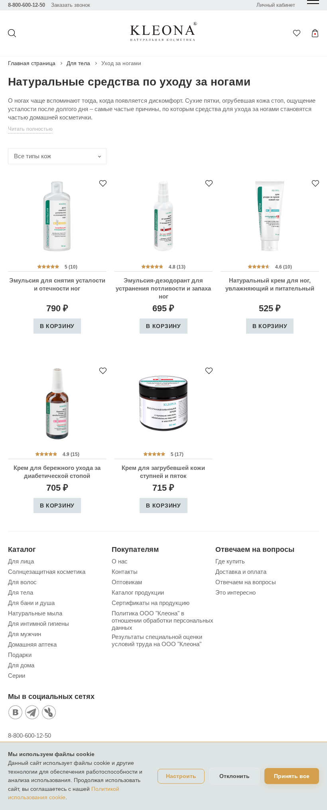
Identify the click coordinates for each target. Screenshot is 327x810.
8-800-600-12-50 (26, 5)
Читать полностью (30, 129)
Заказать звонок (70, 5)
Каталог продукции (138, 592)
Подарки (20, 654)
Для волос (22, 582)
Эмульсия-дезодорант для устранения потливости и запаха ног (163, 288)
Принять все (291, 776)
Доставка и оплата (240, 571)
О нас (120, 561)
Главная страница (31, 63)
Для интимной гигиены (38, 623)
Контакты (125, 571)
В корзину (57, 326)
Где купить (230, 561)
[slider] (48, 267)
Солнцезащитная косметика (46, 571)
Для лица (21, 561)
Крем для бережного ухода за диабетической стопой (57, 471)
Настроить (181, 776)
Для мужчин (24, 634)
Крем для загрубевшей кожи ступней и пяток (163, 471)
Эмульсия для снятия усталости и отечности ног (57, 284)
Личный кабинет (275, 5)
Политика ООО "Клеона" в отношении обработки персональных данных (162, 620)
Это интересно (235, 592)
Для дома (21, 665)
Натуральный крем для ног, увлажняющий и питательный (269, 284)
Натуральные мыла (35, 613)
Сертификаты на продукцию (150, 602)
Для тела (78, 63)
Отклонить (234, 776)
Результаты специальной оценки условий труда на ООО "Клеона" (157, 640)
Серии (16, 675)
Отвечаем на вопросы (245, 582)
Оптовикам (127, 582)
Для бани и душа (31, 602)
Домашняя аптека (32, 644)
